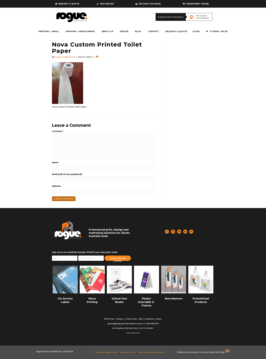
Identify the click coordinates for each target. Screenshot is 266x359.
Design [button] (124, 31)
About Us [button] (107, 31)
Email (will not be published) (67, 174)
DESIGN (149, 319)
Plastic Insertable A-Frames (146, 302)
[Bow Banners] (173, 279)
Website (56, 186)
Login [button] (196, 31)
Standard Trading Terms (106, 352)
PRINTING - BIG (134, 319)
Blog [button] (138, 31)
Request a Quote (176, 31)
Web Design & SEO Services (151, 352)
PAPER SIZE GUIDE (133, 333)
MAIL (159, 319)
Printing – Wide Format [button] (80, 31)
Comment (58, 131)
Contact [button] (153, 31)
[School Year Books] (119, 279)
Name (55, 162)
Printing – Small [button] (49, 31)
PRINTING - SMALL (114, 319)
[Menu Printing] (92, 279)
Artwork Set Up (128, 352)
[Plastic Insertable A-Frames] (146, 279)
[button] (118, 258)
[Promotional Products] (200, 279)
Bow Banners (173, 298)
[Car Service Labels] (65, 279)
